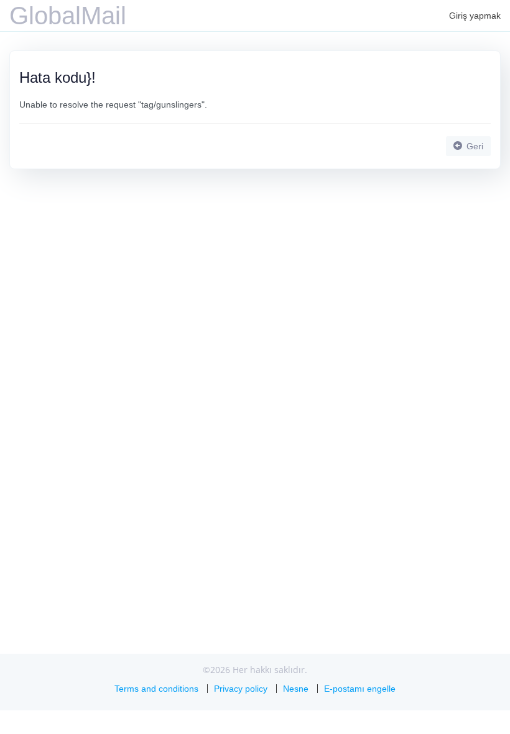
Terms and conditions (156, 689)
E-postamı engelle (360, 689)
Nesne (295, 689)
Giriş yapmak (475, 16)
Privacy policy (240, 689)
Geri (473, 146)
